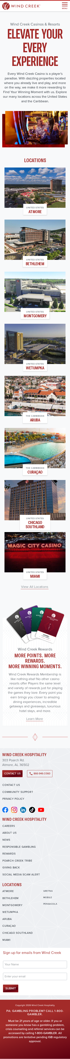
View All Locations (34, 586)
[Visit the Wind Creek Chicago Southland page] (35, 500)
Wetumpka (35, 367)
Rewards (9, 854)
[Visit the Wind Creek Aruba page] (35, 396)
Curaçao (35, 471)
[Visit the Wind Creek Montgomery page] (35, 292)
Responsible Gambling (19, 847)
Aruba (35, 419)
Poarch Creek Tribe (17, 861)
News (6, 840)
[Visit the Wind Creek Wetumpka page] (35, 344)
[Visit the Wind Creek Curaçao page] (35, 448)
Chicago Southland (35, 524)
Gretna (48, 891)
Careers (8, 826)
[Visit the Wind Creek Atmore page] (35, 188)
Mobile (47, 897)
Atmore (35, 211)
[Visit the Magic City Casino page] (35, 552)
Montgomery (35, 315)
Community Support (17, 792)
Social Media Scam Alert (21, 875)
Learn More (34, 718)
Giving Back (11, 868)
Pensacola (50, 904)
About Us (9, 833)
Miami (35, 576)
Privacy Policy (13, 799)
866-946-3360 (39, 774)
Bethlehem (35, 263)
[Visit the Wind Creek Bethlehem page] (35, 240)
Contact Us (12, 774)
